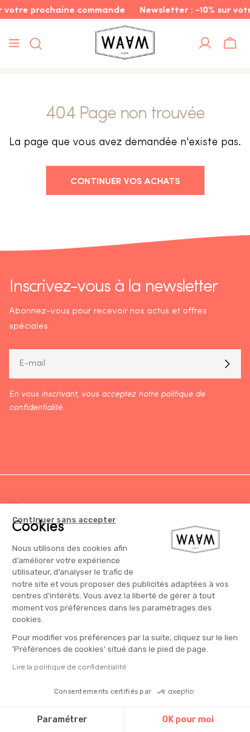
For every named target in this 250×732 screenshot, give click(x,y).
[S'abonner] (227, 364)
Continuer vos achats (125, 180)
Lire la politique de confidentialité (69, 667)
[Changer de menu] (14, 43)
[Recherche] (32, 43)
